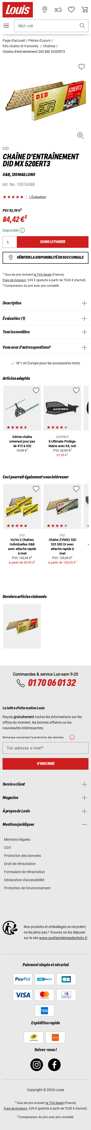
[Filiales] (45, 9)
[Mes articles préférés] (71, 9)
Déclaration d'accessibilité (24, 880)
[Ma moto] (58, 9)
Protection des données (22, 856)
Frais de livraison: (15, 280)
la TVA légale (43, 274)
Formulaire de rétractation (24, 872)
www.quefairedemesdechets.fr (63, 938)
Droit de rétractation (20, 864)
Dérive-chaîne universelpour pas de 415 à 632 (22, 441)
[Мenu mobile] (6, 25)
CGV (7, 848)
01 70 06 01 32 (51, 683)
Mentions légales (17, 839)
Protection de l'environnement (27, 888)
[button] (82, 26)
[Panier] (84, 9)
